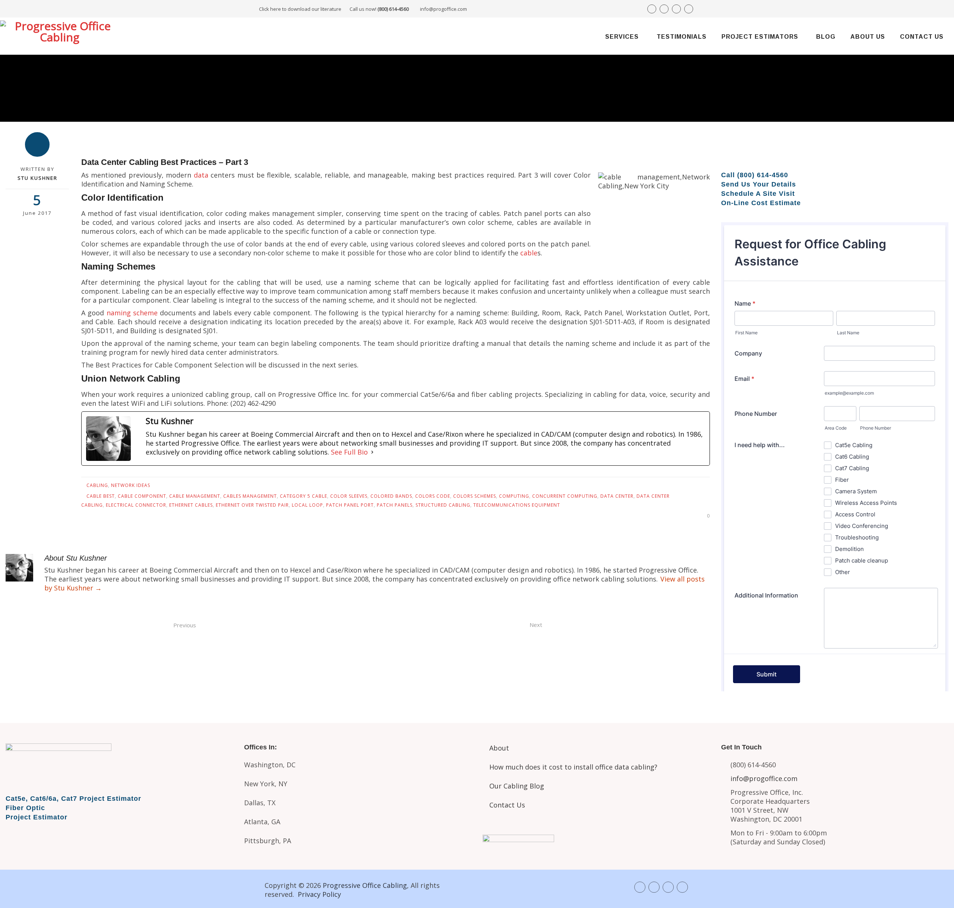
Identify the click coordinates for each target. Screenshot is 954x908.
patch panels (395, 505)
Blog (825, 37)
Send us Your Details (758, 184)
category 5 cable (303, 496)
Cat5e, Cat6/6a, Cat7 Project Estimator (73, 798)
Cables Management (250, 496)
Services (622, 37)
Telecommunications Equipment (516, 505)
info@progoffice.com (443, 9)
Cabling (97, 485)
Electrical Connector (136, 505)
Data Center (617, 496)
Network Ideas (130, 485)
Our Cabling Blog (516, 785)
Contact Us (922, 37)
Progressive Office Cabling (365, 885)
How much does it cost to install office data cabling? (573, 766)
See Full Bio (349, 451)
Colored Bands (391, 496)
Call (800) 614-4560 (754, 175)
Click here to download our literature (334, 9)
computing (514, 496)
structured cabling (443, 505)
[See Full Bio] (372, 451)
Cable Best (100, 496)
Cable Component (142, 496)
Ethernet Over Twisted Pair (252, 505)
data (201, 175)
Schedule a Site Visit (758, 193)
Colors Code (432, 496)
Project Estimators (759, 37)
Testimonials (682, 37)
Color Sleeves (348, 496)
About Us (867, 37)
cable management (194, 496)
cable (528, 252)
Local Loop (307, 505)
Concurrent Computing (564, 496)
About (499, 747)
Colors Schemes (474, 496)
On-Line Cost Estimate (761, 203)
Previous (184, 625)
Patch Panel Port (350, 505)
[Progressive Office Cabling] (59, 36)
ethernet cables (191, 505)
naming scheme (132, 312)
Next (536, 624)
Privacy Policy (319, 894)
